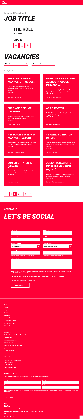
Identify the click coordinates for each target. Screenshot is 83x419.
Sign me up (9, 397)
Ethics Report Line (10, 350)
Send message (18, 285)
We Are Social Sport (10, 323)
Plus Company (9, 348)
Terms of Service (56, 276)
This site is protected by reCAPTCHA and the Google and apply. (38, 276)
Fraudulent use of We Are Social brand (13, 345)
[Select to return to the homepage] (4, 2)
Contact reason (47, 243)
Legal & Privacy (8, 337)
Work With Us (7, 315)
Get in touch (7, 318)
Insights (6, 310)
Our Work (6, 307)
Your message (15, 258)
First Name (14, 230)
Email (43, 384)
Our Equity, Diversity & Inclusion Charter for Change (16, 334)
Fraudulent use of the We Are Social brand (23, 280)
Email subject (15, 250)
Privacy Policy (45, 276)
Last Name (46, 230)
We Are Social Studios (11, 320)
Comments (14, 230)
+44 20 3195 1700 (8, 364)
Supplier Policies (8, 342)
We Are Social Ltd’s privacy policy (41, 271)
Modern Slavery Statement (10, 340)
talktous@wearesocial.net (10, 367)
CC (43, 250)
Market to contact (16, 243)
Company (6, 384)
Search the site (7, 332)
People (6, 312)
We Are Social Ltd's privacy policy (34, 390)
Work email (14, 236)
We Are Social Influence (11, 325)
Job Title (45, 236)
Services (6, 304)
